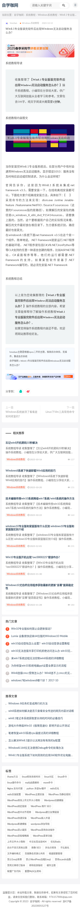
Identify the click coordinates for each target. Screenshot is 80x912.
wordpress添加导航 (40, 824)
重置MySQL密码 (33, 871)
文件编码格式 (14, 854)
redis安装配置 (14, 794)
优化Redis (55, 842)
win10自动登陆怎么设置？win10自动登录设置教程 (38, 643)
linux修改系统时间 (31, 777)
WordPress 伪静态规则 (59, 794)
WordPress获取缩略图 (18, 836)
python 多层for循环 (36, 789)
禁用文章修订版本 (16, 865)
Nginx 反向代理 (15, 789)
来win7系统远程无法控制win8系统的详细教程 (35, 658)
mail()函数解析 (32, 783)
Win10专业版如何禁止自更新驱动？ (30, 629)
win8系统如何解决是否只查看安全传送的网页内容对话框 (41, 711)
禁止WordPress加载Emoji (38, 859)
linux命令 (62, 777)
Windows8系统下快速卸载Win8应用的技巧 (31, 470)
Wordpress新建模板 (17, 824)
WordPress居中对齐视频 (19, 812)
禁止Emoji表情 (14, 859)
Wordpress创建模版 (53, 800)
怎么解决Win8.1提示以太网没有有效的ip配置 (34, 740)
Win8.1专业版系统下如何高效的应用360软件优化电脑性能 (42, 755)
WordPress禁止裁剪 (17, 830)
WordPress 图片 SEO (41, 806)
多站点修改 (50, 848)
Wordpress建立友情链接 (47, 812)
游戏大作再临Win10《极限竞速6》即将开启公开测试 (39, 726)
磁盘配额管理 (55, 854)
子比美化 (64, 848)
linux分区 (49, 777)
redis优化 (54, 789)
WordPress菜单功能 (42, 836)
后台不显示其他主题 (17, 848)
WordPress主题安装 (34, 794)
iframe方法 (12, 777)
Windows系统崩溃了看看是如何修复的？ (21, 414)
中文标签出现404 (38, 842)
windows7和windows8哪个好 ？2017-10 (32, 680)
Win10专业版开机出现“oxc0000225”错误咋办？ (33, 557)
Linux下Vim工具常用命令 (60, 412)
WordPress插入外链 (40, 818)
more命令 (48, 783)
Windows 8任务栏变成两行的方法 (28, 703)
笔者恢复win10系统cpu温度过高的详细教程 (33, 733)
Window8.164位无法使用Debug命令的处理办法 (36, 748)
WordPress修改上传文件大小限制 (23, 800)
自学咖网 (10, 5)
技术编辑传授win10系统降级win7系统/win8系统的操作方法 (40, 498)
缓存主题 (51, 865)
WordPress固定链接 (17, 806)
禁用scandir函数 (63, 859)
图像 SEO (36, 848)
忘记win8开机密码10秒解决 (22, 443)
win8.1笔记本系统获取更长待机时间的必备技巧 (35, 718)
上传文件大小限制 (16, 842)
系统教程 (31, 15)
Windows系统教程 (47, 15)
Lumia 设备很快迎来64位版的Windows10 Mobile (37, 636)
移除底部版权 (36, 865)
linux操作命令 (14, 783)
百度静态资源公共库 (35, 854)
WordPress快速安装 (17, 818)
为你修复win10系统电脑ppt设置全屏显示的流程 (36, 666)
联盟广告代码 (14, 871)
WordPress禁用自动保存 (43, 830)
